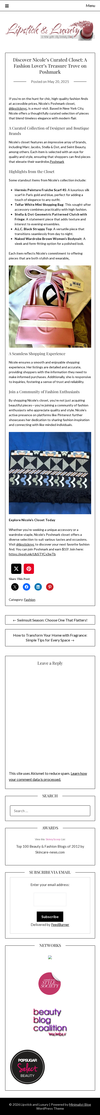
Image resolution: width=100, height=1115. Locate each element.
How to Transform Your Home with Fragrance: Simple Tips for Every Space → (50, 637)
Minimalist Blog (80, 1104)
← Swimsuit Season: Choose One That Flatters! (50, 620)
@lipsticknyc (18, 108)
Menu (90, 5)
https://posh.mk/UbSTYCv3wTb (32, 554)
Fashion (29, 600)
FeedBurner (60, 924)
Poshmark (57, 161)
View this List (50, 839)
